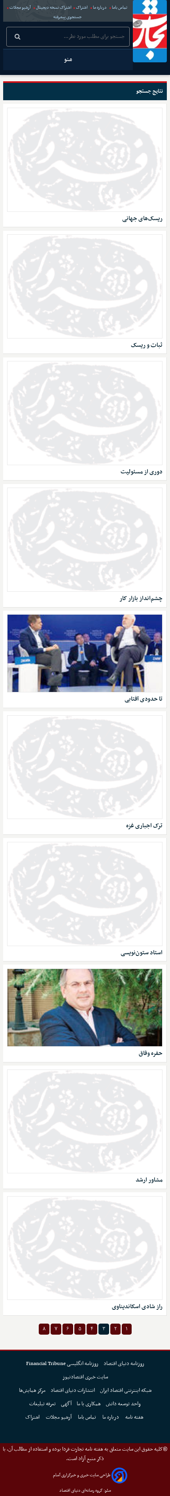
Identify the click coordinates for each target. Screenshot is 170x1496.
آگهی (66, 1403)
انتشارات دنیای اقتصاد (73, 1390)
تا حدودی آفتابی (143, 699)
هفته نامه (135, 1417)
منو (68, 59)
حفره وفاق (150, 1053)
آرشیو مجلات (20, 7)
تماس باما (119, 7)
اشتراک (82, 7)
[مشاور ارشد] (85, 1122)
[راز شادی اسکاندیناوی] (85, 1248)
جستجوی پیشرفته (67, 17)
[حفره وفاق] (85, 1008)
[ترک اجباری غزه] (85, 767)
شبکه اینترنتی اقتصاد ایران (125, 1390)
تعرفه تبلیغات (42, 1403)
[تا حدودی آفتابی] (85, 653)
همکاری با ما (89, 1403)
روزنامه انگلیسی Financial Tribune (62, 1363)
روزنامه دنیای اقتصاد (124, 1363)
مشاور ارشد (149, 1180)
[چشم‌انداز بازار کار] (85, 540)
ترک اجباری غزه (144, 825)
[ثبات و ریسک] (85, 286)
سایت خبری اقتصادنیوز (85, 1377)
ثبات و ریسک (146, 345)
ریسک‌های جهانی (142, 218)
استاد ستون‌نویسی (141, 952)
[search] (18, 37)
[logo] (150, 31)
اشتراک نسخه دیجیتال (53, 7)
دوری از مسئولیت (141, 472)
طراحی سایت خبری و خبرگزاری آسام (81, 1475)
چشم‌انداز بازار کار (140, 598)
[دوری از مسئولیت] (85, 413)
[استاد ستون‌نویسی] (85, 894)
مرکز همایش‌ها (32, 1390)
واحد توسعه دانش (123, 1403)
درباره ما (100, 7)
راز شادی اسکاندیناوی (137, 1306)
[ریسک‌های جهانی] (85, 160)
